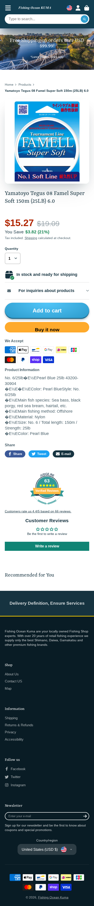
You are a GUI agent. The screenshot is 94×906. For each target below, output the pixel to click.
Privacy (10, 732)
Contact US (13, 681)
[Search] (85, 19)
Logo (35, 8)
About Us (12, 674)
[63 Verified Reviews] (47, 507)
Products (24, 84)
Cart (86, 8)
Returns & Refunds (19, 725)
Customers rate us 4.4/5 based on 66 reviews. (38, 511)
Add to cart (47, 310)
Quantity (11, 248)
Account (78, 8)
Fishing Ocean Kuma (53, 897)
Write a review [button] (47, 546)
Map (8, 688)
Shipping (31, 238)
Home (9, 84)
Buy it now (47, 329)
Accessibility (14, 739)
